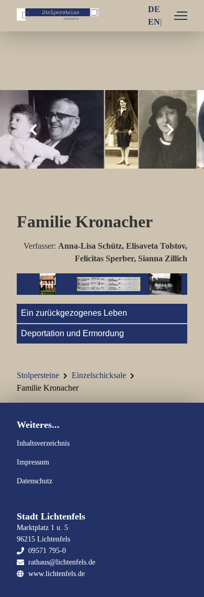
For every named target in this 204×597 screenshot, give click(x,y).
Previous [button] (33, 129)
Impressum (33, 462)
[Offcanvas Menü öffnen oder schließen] (180, 16)
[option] (102, 129)
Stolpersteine (38, 375)
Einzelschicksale (99, 375)
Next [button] (170, 129)
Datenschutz (34, 481)
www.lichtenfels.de (56, 573)
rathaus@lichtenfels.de (61, 562)
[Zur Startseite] (57, 16)
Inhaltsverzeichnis (43, 443)
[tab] (102, 313)
